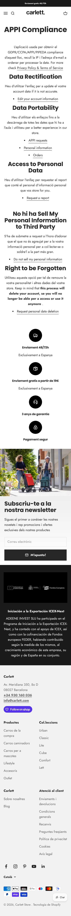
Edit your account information (38, 98)
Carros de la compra (12, 733)
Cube (43, 752)
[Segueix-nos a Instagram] (15, 866)
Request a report (38, 198)
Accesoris (10, 770)
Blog (7, 806)
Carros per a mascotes (12, 753)
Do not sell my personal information (38, 259)
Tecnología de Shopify (46, 905)
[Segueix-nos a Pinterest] (24, 866)
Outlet (8, 778)
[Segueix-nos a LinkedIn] (43, 866)
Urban (43, 730)
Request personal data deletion (38, 311)
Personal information (38, 147)
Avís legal (45, 854)
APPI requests (38, 140)
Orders (38, 155)
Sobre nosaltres (14, 799)
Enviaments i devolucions (47, 802)
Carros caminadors (17, 743)
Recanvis (45, 824)
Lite (41, 745)
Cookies (44, 846)
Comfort (44, 760)
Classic (44, 738)
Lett (41, 767)
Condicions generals (47, 814)
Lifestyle (9, 763)
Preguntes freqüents (52, 831)
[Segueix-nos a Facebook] (6, 866)
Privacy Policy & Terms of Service (40, 68)
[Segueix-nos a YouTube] (33, 866)
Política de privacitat (53, 839)
